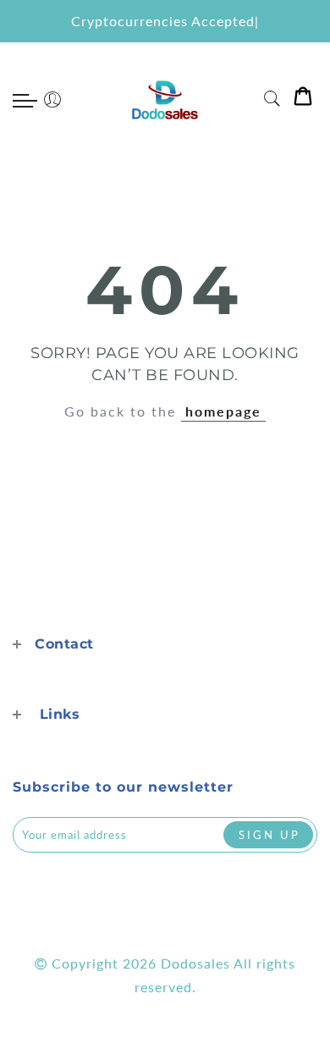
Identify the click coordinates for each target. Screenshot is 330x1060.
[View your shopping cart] (303, 99)
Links (60, 714)
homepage (223, 411)
